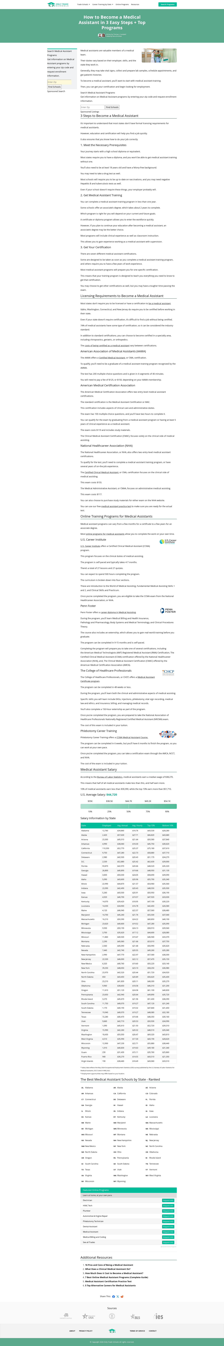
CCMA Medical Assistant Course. (132, 737)
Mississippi (152, 1128)
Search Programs (167, 4)
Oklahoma (152, 1152)
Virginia (86, 1175)
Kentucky (119, 1117)
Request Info (168, 1200)
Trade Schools (82, 4)
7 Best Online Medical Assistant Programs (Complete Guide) (116, 1277)
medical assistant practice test (116, 506)
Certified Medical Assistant (112, 357)
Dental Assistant (90, 1226)
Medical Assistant (90, 1232)
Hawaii (118, 1105)
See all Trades (89, 1242)
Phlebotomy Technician (93, 1221)
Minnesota (120, 1128)
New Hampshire (122, 1140)
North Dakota (89, 1152)
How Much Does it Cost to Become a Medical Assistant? (114, 1273)
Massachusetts (154, 1122)
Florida (150, 1099)
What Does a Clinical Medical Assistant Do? (107, 1269)
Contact (152, 1331)
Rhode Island (153, 1158)
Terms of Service (137, 1331)
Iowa (149, 1111)
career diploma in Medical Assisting (118, 612)
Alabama (87, 1087)
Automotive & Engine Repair (95, 1216)
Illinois (86, 1111)
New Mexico (88, 1146)
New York (119, 1146)
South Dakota (121, 1163)
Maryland (120, 1122)
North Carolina (154, 1146)
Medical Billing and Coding (94, 1237)
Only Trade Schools (111, 1342)
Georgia (86, 1105)
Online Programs (122, 4)
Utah (118, 1169)
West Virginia (153, 1175)
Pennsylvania (121, 1158)
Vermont (151, 1169)
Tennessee (152, 1163)
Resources (135, 4)
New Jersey (152, 1140)
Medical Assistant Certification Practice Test (108, 1281)
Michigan (87, 1128)
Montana (119, 1134)
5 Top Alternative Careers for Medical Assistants (110, 1285)
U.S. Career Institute (90, 546)
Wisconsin (87, 1181)
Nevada (86, 1140)
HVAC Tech (87, 1205)
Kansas (86, 1117)
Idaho (150, 1105)
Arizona (151, 1087)
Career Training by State (101, 4)
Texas (85, 1169)
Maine (86, 1122)
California (120, 1093)
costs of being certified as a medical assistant (107, 345)
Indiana (119, 1111)
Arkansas (87, 1093)
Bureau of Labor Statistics (109, 777)
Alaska (118, 1087)
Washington (121, 1175)
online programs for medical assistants (105, 534)
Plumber (87, 1211)
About (72, 1331)
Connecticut (88, 1099)
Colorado (152, 1093)
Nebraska (152, 1134)
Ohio (117, 1152)
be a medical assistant (160, 303)
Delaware (120, 1099)
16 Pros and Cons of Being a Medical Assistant (109, 1265)
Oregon (86, 1158)
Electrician (87, 1200)
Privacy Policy (85, 1331)
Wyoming (120, 1181)
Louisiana (152, 1117)
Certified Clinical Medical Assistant (101, 472)
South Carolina (89, 1163)
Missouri (87, 1134)
